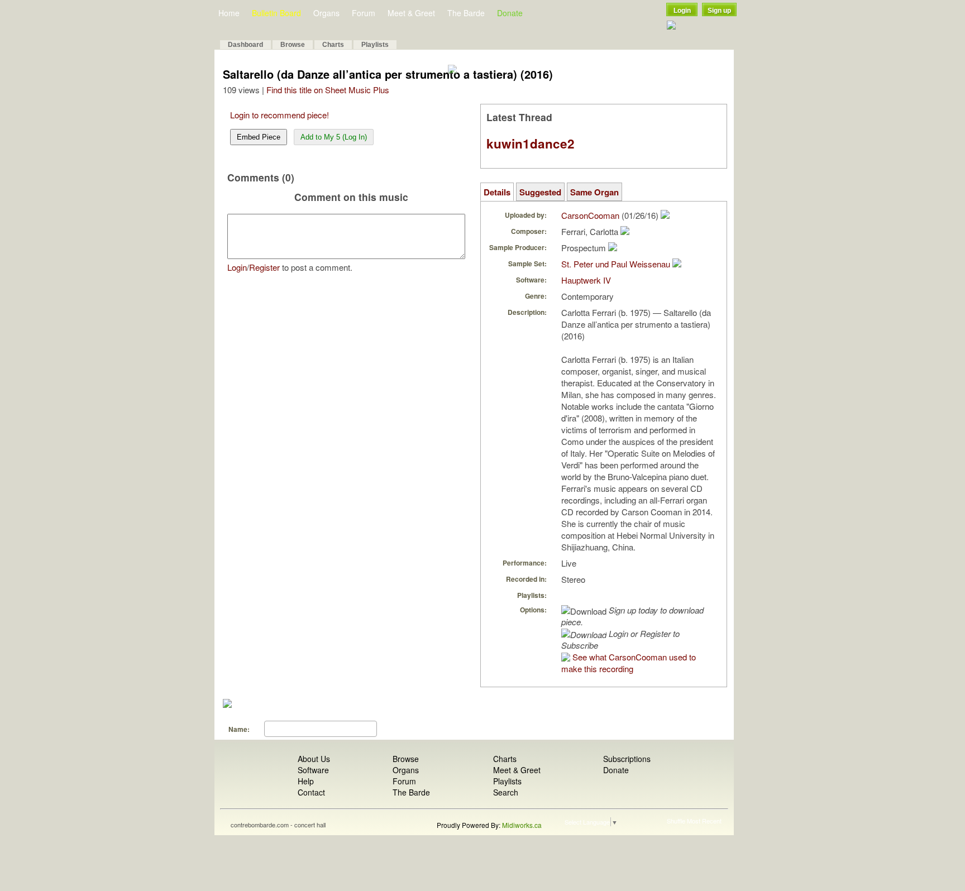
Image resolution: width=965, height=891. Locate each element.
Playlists (375, 45)
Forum (363, 12)
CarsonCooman (590, 215)
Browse (292, 45)
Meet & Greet (411, 12)
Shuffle (676, 820)
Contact (311, 792)
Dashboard (245, 45)
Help (306, 781)
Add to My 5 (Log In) (333, 137)
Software (313, 769)
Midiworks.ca (522, 825)
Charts (333, 45)
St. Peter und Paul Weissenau (615, 264)
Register (264, 267)
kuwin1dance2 (530, 143)
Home (229, 12)
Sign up (719, 11)
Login (682, 11)
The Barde (466, 12)
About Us (314, 758)
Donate (510, 12)
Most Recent (704, 820)
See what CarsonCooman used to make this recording (628, 662)
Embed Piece (258, 137)
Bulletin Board (276, 12)
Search (505, 792)
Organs (326, 12)
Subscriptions (627, 758)
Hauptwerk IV (586, 280)
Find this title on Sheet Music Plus (327, 89)
